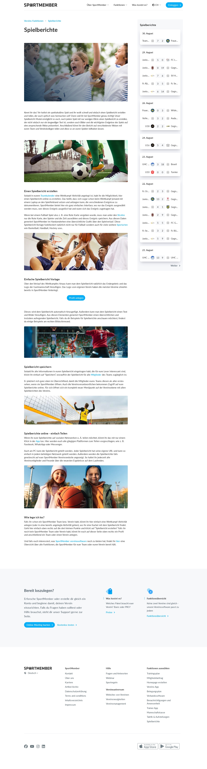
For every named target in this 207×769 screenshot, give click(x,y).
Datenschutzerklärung (76, 691)
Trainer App (152, 708)
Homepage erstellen (157, 682)
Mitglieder (96, 374)
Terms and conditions (75, 695)
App (38, 441)
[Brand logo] (40, 5)
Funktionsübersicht (156, 616)
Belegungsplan (154, 691)
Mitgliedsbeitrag (155, 678)
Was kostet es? (139, 4)
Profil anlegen (76, 297)
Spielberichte (54, 20)
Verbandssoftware (156, 695)
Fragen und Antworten (117, 673)
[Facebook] (26, 746)
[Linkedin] (43, 746)
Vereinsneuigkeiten (115, 699)
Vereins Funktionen (33, 20)
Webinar (110, 678)
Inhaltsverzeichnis (74, 700)
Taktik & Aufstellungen (158, 716)
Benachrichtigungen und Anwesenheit (159, 702)
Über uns (69, 678)
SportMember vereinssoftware (71, 541)
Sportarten (122, 224)
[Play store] (169, 746)
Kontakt (69, 673)
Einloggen (173, 5)
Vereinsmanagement (116, 703)
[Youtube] (32, 746)
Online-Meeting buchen (39, 624)
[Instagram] (38, 746)
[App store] (147, 746)
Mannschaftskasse (156, 712)
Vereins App (153, 686)
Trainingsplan (153, 673)
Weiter (174, 265)
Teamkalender (48, 195)
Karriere (69, 682)
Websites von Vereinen (117, 694)
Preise (109, 612)
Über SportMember (96, 4)
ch (157, 4)
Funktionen (119, 4)
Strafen (121, 215)
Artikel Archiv (71, 686)
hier (118, 541)
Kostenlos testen (66, 624)
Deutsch (32, 673)
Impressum (70, 704)
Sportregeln (111, 682)
